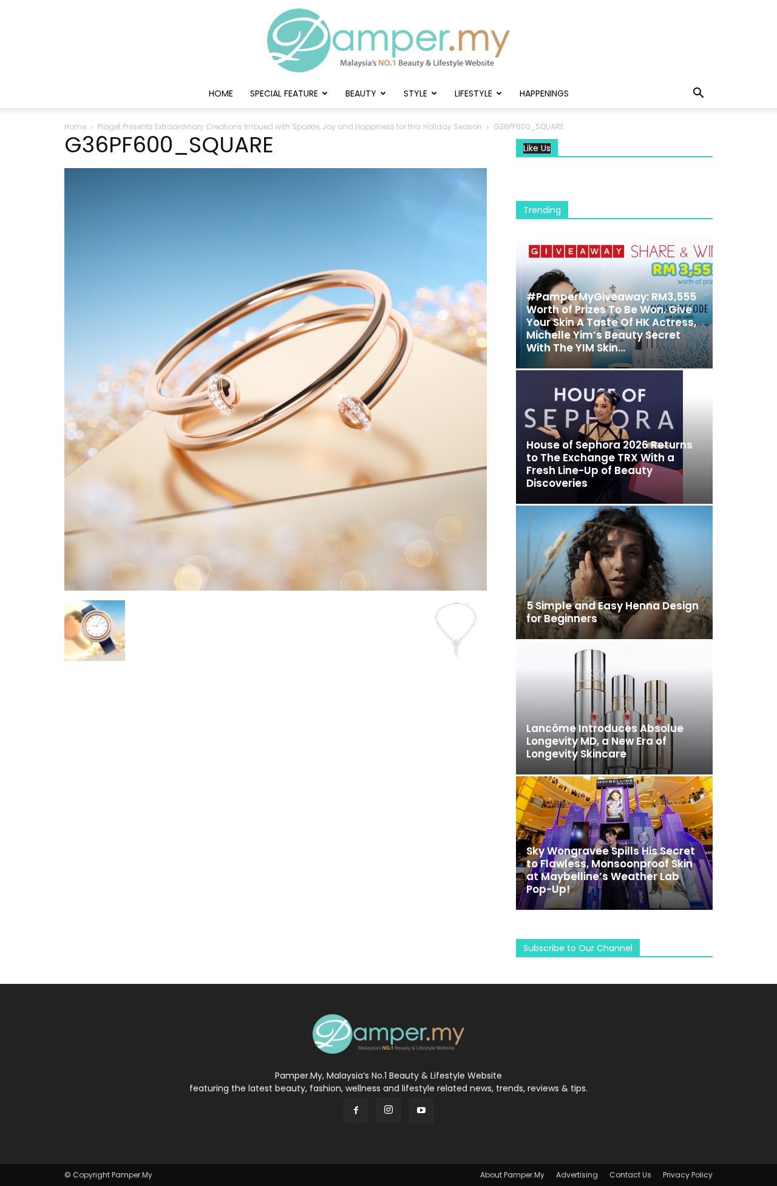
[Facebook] (356, 1111)
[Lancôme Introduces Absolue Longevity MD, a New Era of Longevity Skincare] (614, 707)
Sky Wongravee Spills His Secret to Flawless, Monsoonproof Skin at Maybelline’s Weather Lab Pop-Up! (610, 870)
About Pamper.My (512, 1175)
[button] (698, 94)
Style (415, 93)
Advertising (577, 1175)
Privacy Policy (688, 1175)
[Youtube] (421, 1111)
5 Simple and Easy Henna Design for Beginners (612, 612)
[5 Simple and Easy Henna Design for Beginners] (614, 572)
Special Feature (284, 93)
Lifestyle (473, 93)
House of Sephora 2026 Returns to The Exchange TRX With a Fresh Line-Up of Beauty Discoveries (609, 464)
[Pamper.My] (388, 40)
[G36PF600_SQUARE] (275, 587)
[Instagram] (388, 1110)
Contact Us (630, 1175)
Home (221, 93)
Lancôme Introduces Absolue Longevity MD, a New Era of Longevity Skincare (605, 741)
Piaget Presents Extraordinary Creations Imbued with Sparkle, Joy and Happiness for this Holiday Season (290, 126)
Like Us (537, 148)
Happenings (544, 93)
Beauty (360, 93)
